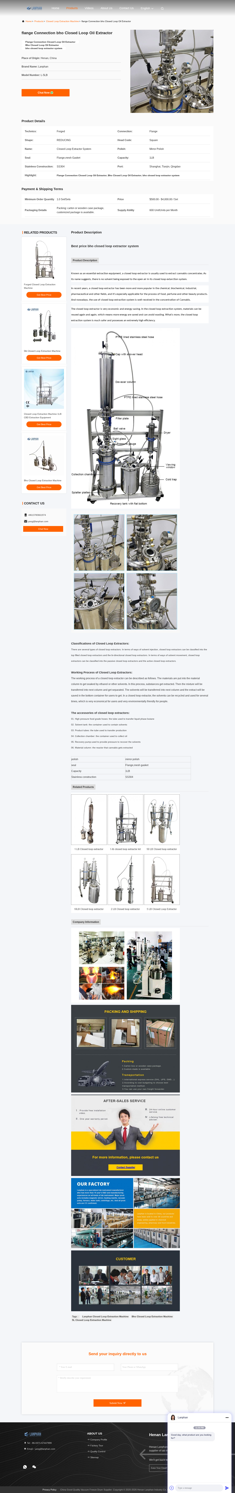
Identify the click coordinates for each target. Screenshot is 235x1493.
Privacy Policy (49, 1489)
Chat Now (44, 92)
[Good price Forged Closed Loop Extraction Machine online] (44, 259)
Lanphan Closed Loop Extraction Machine (105, 1316)
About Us (106, 8)
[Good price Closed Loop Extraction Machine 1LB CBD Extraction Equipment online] (44, 389)
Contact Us (126, 8)
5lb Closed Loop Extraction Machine (42, 351)
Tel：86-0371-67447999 (39, 1443)
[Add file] (171, 1487)
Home (55, 8)
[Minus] (227, 1417)
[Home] (34, 8)
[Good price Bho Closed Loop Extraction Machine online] (44, 455)
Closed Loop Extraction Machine (62, 21)
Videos (89, 8)
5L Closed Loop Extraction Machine (91, 1320)
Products (72, 8)
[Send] (227, 1487)
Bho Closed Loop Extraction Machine (42, 480)
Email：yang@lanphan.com (40, 1449)
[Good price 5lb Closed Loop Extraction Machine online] (44, 326)
